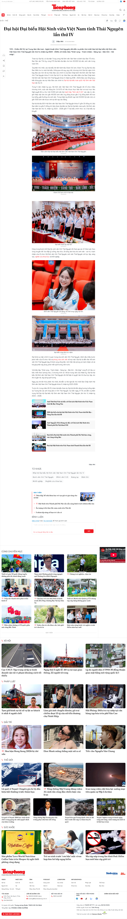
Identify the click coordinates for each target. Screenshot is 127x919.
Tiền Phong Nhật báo (53, 1)
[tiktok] (87, 899)
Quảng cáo (100, 1)
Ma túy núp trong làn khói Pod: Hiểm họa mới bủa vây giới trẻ (105, 858)
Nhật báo (19, 879)
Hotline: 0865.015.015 (36, 1)
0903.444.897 (57, 896)
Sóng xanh (22, 15)
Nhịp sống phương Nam (50, 889)
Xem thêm (123, 14)
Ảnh (30, 879)
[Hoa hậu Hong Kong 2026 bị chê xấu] (21, 737)
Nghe (4, 55)
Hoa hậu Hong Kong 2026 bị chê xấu (20, 752)
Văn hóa (83, 15)
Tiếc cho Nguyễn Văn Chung (100, 751)
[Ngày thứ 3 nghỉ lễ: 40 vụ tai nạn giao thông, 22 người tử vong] (63, 656)
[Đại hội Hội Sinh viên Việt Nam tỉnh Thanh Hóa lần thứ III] (39, 447)
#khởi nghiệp (38, 481)
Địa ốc (29, 15)
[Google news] (97, 898)
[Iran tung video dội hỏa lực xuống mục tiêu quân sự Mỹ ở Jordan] (105, 775)
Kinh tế (15, 15)
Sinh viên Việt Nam (68, 1)
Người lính (73, 15)
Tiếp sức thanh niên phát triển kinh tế (15, 599)
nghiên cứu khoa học (42, 257)
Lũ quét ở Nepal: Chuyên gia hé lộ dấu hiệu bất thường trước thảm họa (21, 790)
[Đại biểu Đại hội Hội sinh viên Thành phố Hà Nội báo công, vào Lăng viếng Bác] (39, 437)
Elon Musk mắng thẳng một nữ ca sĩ (62, 751)
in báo (116, 21)
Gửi (89, 531)
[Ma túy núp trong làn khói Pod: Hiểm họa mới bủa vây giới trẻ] (105, 842)
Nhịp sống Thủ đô (34, 889)
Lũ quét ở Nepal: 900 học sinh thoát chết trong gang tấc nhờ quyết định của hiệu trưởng (16, 819)
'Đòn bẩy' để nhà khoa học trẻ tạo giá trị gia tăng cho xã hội (55, 496)
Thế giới (43, 15)
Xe (78, 15)
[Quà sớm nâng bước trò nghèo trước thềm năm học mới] (82, 614)
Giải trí (90, 15)
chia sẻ (107, 21)
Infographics (76, 879)
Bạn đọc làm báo (12, 914)
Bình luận (4, 71)
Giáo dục (96, 15)
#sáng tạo (75, 477)
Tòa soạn (91, 1)
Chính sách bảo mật (111, 894)
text (111, 21)
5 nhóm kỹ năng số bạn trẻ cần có (49, 512)
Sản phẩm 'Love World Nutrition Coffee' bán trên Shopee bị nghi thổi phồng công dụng (20, 859)
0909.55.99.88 (33, 896)
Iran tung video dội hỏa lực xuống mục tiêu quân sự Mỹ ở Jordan (105, 790)
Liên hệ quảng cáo (33, 894)
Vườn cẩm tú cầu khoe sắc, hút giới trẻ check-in (49, 626)
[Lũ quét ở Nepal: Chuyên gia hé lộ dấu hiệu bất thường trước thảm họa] (21, 775)
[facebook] (121, 1)
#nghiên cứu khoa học (53, 481)
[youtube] (124, 1)
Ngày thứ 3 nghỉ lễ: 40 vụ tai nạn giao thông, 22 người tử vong (63, 671)
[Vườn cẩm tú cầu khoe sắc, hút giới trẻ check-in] (49, 614)
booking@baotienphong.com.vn (37, 898)
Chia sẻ (4, 60)
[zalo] (92, 898)
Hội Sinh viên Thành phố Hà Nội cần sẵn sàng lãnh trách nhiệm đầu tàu (66, 504)
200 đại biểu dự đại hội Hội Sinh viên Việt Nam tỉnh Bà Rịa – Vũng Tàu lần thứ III (69, 413)
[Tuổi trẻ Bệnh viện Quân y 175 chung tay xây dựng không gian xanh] (82, 588)
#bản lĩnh (85, 477)
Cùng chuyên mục (12, 551)
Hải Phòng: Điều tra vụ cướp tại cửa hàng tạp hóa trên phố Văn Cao (104, 712)
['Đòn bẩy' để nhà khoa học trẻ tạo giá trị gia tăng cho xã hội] (87, 496)
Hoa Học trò (81, 1)
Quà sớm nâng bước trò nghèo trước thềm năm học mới (81, 626)
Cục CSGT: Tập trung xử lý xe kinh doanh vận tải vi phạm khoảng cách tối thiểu (21, 672)
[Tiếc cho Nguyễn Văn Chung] (105, 737)
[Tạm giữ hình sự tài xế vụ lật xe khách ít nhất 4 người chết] (21, 696)
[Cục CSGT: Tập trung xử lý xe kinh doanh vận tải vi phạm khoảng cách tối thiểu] (21, 656)
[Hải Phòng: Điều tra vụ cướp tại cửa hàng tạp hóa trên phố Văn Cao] (105, 696)
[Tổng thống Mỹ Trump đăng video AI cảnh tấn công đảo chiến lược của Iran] (63, 775)
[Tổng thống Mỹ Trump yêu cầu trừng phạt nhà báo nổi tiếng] (47, 807)
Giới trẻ (50, 15)
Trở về (4, 76)
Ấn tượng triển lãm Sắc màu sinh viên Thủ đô (53, 508)
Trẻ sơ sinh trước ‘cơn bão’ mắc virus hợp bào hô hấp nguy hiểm (62, 858)
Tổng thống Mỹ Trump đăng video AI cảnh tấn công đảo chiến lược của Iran (63, 791)
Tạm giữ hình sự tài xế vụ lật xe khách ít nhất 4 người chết (21, 712)
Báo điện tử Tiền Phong (63, 7)
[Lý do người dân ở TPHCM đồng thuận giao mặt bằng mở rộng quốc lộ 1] (105, 656)
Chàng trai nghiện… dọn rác (80, 574)
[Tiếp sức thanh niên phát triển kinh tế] (16, 588)
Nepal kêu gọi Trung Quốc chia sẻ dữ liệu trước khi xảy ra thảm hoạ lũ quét (79, 819)
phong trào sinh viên (60, 359)
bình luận (120, 21)
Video (118, 15)
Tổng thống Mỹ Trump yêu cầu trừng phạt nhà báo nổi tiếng (45, 818)
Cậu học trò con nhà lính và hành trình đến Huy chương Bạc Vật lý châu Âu (49, 600)
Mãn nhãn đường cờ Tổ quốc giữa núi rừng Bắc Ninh (16, 626)
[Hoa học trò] (123, 873)
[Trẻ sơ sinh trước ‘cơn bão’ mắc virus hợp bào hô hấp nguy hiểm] (63, 842)
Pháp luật (57, 15)
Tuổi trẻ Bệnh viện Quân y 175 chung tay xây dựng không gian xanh (81, 599)
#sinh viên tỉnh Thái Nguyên (43, 477)
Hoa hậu (111, 15)
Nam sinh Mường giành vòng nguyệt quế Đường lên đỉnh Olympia (48, 575)
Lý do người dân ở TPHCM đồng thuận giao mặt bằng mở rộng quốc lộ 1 (105, 671)
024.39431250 (8, 900)
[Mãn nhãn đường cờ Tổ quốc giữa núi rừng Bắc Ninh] (16, 614)
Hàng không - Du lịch (8, 889)
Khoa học (104, 15)
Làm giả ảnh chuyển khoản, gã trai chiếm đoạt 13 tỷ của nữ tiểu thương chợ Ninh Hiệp (62, 713)
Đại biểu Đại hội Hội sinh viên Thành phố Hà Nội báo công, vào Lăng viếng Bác (69, 436)
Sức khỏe (36, 15)
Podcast (46, 879)
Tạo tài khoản (47, 521)
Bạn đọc (101, 886)
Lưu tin (4, 66)
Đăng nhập (35, 521)
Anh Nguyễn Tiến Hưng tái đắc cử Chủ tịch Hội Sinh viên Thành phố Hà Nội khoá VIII (68, 424)
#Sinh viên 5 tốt (62, 477)
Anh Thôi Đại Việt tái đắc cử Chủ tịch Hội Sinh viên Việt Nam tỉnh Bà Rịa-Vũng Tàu (70, 403)
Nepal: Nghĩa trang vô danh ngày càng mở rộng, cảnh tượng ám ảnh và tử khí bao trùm (111, 819)
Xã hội (9, 15)
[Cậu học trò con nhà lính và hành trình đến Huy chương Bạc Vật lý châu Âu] (49, 588)
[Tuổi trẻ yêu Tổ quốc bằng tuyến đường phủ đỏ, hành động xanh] (16, 563)
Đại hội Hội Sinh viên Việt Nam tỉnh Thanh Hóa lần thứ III (69, 445)
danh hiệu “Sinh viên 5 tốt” (74, 92)
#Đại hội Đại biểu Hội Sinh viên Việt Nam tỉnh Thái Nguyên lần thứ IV (58, 473)
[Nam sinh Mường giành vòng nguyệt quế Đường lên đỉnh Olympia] (49, 563)
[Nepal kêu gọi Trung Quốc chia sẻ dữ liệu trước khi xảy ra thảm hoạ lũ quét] (79, 807)
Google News (124, 21)
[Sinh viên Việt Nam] (112, 873)
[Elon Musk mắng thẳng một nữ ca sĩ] (63, 737)
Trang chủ (3, 14)
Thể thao (65, 15)
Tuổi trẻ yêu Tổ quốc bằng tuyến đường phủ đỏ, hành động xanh (14, 575)
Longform (61, 879)
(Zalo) (40, 896)
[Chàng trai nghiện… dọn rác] (82, 563)
